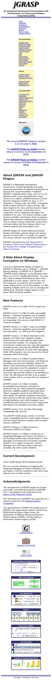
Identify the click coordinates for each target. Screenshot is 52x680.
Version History (24, 58)
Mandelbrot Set (24, 85)
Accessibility (23, 63)
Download (22, 23)
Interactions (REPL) (26, 78)
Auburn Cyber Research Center (17, 494)
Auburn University (11, 249)
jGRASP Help (23, 43)
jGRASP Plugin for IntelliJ (24, 149)
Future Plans (23, 60)
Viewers (22, 112)
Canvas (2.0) (23, 115)
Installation (22, 96)
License (21, 65)
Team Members (24, 26)
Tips (20, 53)
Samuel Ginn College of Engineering (23, 247)
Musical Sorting (24, 81)
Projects (22, 106)
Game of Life (23, 83)
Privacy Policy (24, 32)
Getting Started (24, 74)
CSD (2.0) (22, 103)
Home (21, 21)
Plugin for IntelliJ (24, 46)
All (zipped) (23, 117)
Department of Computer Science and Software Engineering (23, 243)
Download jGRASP (26, 533)
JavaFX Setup (24, 48)
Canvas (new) (24, 76)
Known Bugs (23, 56)
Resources (23, 28)
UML (20, 108)
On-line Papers (24, 51)
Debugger (22, 105)
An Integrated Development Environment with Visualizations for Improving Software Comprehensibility (26, 13)
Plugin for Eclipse (25, 44)
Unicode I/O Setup (25, 49)
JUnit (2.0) (22, 113)
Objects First (23, 99)
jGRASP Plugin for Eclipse (24, 160)
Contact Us (23, 25)
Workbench (23, 110)
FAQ (20, 55)
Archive (21, 30)
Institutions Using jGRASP (26, 545)
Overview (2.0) (24, 94)
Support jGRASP (24, 33)
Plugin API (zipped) (25, 62)
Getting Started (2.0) (26, 98)
